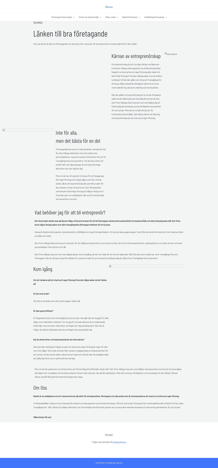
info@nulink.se (119, 442)
